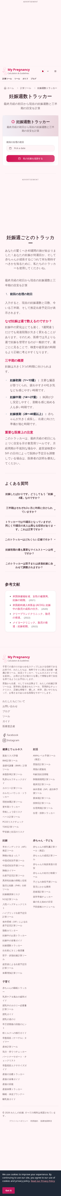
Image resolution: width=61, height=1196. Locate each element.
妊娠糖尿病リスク (11, 894)
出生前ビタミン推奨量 (13, 950)
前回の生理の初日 (15, 142)
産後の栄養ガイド (11, 1079)
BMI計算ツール (10, 760)
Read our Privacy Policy (43, 1180)
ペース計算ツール (11, 816)
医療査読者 (9, 726)
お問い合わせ (10, 706)
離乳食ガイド (9, 1099)
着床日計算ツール (42, 784)
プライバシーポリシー (18, 1121)
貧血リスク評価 (10, 755)
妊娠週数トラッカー (12, 945)
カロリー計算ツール (12, 788)
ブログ (33, 78)
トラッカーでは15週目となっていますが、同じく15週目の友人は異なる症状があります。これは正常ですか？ (29, 525)
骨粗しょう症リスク (12, 811)
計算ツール (7, 78)
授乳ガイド (8, 1014)
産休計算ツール (10, 1046)
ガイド (25, 78)
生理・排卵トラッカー (44, 812)
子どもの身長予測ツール (45, 881)
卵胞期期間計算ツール (44, 779)
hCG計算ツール (10, 899)
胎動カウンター (10, 930)
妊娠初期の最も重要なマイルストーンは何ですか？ (29, 551)
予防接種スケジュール (44, 906)
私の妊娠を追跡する (33, 158)
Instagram (12, 740)
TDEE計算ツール (11, 826)
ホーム (10, 88)
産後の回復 (8, 1084)
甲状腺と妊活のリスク (13, 831)
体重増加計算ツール (12, 972)
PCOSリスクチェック (13, 821)
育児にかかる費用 (42, 886)
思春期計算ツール (42, 891)
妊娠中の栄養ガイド (12, 940)
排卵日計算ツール (42, 802)
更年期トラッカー (11, 806)
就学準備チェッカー (43, 896)
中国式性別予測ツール (13, 860)
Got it (8, 1190)
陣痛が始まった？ (11, 855)
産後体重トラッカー (12, 1089)
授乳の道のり (9, 1019)
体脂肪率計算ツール (12, 774)
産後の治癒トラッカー (13, 1074)
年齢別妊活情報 (40, 774)
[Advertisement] (30, 34)
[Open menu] (55, 71)
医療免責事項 (46, 1121)
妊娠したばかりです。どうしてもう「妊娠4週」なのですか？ (29, 495)
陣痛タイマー (9, 870)
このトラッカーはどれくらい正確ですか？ (29, 539)
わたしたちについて (14, 701)
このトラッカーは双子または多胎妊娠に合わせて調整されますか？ (29, 565)
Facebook (12, 735)
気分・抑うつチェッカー (15, 1051)
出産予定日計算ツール (13, 875)
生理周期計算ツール (43, 807)
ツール (17, 78)
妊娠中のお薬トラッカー (15, 935)
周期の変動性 (39, 769)
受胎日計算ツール (42, 764)
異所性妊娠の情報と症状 (15, 880)
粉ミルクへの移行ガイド (15, 1032)
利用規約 (34, 1121)
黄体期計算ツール (42, 798)
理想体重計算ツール (12, 801)
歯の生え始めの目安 (43, 901)
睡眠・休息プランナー (13, 1094)
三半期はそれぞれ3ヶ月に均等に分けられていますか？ (29, 509)
